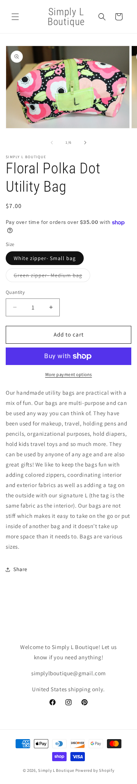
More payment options (68, 374)
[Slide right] (85, 142)
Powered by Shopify (95, 770)
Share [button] (20, 569)
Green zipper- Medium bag (52, 276)
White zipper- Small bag (45, 258)
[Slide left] (51, 142)
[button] (15, 16)
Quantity (15, 292)
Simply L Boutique (56, 770)
